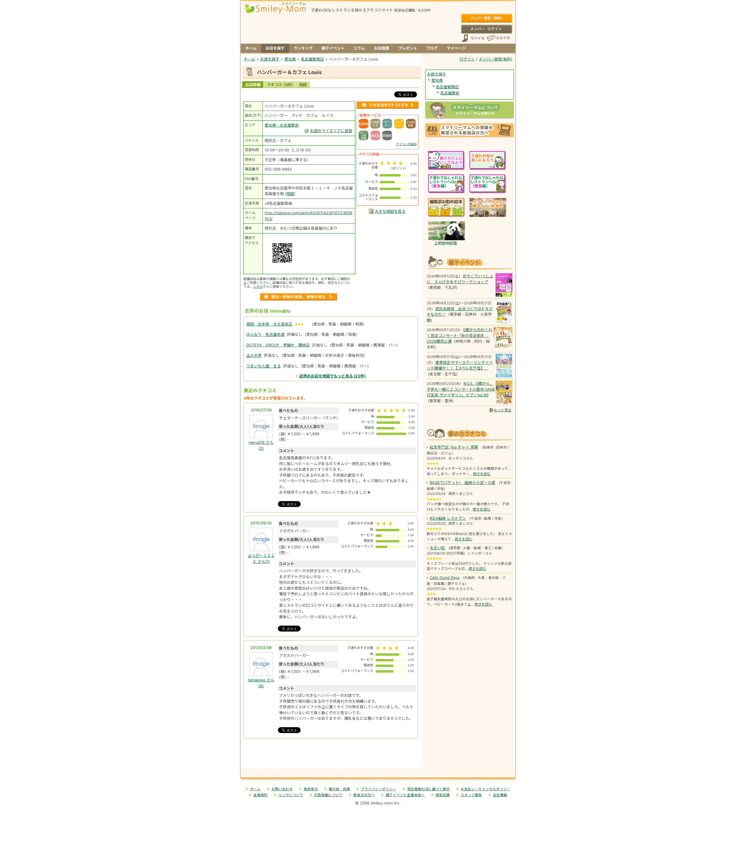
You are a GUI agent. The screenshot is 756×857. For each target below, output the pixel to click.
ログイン (486, 29)
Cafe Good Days (445, 577)
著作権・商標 (339, 789)
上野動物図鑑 (445, 243)
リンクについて (290, 795)
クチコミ (280, 84)
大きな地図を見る (390, 211)
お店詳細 (252, 84)
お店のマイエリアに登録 (331, 130)
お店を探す (275, 48)
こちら (258, 286)
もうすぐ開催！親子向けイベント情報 (469, 261)
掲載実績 (443, 795)
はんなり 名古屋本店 (265, 334)
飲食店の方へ (364, 795)
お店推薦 (381, 48)
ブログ (432, 48)
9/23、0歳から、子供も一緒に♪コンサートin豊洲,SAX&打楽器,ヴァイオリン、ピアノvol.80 (461, 389)
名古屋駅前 (450, 93)
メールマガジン (497, 38)
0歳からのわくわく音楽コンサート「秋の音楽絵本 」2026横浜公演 (459, 335)
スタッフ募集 (471, 795)
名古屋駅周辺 (447, 86)
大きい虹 (437, 547)
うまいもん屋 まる (263, 366)
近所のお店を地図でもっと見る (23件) (332, 376)
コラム (359, 48)
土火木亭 (254, 355)
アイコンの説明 (406, 144)
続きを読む (482, 474)
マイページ (456, 48)
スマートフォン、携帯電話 (473, 38)
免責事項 (311, 789)
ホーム (251, 48)
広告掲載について (328, 795)
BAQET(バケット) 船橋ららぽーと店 (462, 482)
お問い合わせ (282, 789)
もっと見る (502, 410)
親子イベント (333, 48)
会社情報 (500, 795)
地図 (303, 84)
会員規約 (260, 795)
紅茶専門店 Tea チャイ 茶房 (454, 447)
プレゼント (407, 48)
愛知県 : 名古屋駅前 (282, 125)
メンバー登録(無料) (486, 18)
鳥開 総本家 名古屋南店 (269, 324)
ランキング (303, 48)
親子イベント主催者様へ (405, 795)
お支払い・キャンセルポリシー (485, 789)
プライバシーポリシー (378, 789)
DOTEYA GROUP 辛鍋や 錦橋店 (278, 345)
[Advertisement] (332, 755)
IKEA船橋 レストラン (448, 518)
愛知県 (437, 80)
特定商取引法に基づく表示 (428, 789)
